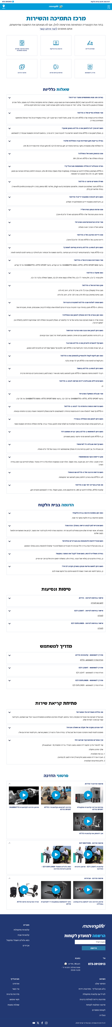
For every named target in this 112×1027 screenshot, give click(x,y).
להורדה (100, 615)
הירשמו (94, 948)
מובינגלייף (15, 979)
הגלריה (102, 1015)
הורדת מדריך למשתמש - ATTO (91, 660)
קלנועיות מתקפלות (21, 929)
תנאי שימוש (14, 999)
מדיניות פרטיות (13, 994)
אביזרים (26, 945)
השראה (102, 979)
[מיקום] (4, 6)
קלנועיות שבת (23, 935)
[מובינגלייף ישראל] (56, 6)
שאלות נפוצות (13, 1004)
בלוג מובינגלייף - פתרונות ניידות (92, 989)
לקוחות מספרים (98, 1010)
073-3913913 (96, 964)
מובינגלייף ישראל (85, 1023)
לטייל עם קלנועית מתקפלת (94, 994)
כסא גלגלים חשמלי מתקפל (18, 940)
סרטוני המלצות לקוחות (95, 1004)
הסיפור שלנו (100, 983)
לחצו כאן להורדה (97, 603)
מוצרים (26, 925)
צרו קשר (15, 989)
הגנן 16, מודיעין (74, 963)
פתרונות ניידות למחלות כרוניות (92, 999)
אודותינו (16, 983)
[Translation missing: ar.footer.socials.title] (46, 1023)
